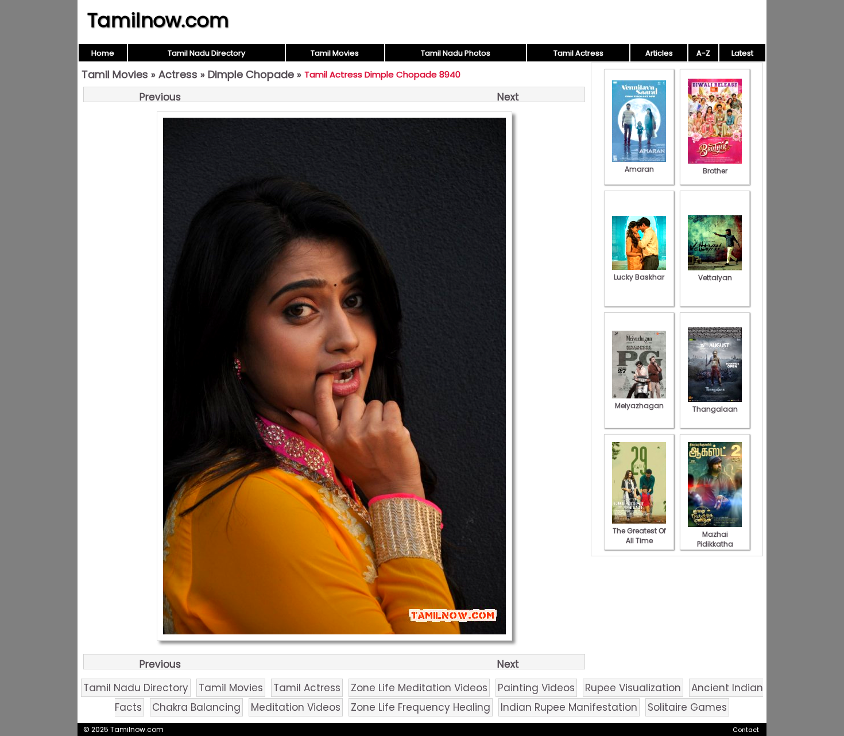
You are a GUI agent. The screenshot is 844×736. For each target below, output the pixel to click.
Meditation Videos (295, 707)
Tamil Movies (335, 53)
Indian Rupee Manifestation (569, 707)
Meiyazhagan (639, 405)
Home (102, 53)
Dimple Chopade (251, 74)
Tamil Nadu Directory (206, 53)
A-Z (703, 53)
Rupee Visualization (633, 688)
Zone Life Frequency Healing (420, 707)
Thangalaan (715, 409)
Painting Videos (536, 688)
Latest (742, 53)
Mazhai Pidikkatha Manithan (715, 544)
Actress (178, 74)
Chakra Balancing (196, 707)
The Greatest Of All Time (639, 535)
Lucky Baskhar (639, 277)
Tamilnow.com (158, 20)
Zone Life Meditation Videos (419, 688)
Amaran (639, 169)
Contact (746, 729)
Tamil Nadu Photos (455, 53)
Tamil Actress (578, 53)
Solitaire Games (687, 707)
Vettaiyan (715, 277)
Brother (715, 171)
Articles (659, 53)
